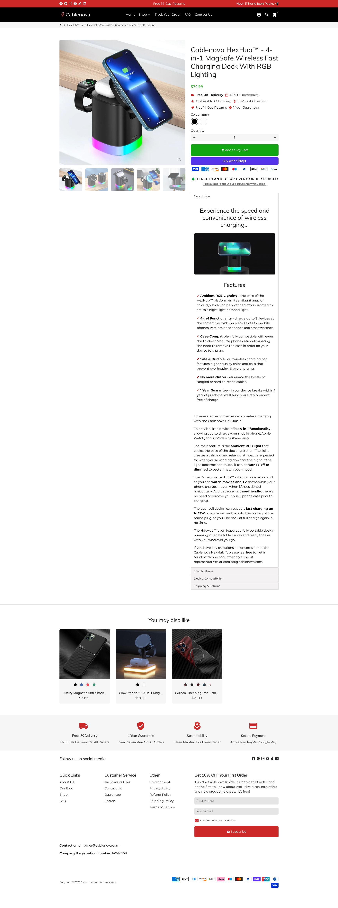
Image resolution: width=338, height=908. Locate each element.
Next (179, 102)
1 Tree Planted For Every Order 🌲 (169, 3)
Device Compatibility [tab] (208, 578)
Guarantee (112, 794)
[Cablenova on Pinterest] (65, 3)
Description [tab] (202, 196)
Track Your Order (168, 14)
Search (109, 801)
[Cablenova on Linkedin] (84, 3)
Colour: (200, 114)
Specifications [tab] (203, 571)
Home (131, 14)
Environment (159, 782)
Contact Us (203, 14)
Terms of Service (162, 807)
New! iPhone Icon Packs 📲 (257, 3)
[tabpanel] (235, 383)
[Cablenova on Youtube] (75, 3)
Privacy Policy (160, 788)
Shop (145, 14)
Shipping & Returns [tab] (207, 586)
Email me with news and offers (218, 820)
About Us (66, 782)
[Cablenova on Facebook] (61, 3)
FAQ (187, 14)
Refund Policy (160, 794)
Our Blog (66, 788)
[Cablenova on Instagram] (70, 3)
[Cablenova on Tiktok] (79, 3)
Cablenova (87, 882)
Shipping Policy (161, 801)
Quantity (197, 130)
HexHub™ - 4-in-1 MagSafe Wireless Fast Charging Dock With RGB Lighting (111, 24)
